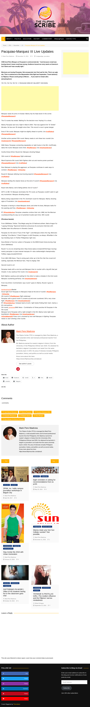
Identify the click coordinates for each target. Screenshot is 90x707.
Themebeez (16, 704)
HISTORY (36, 39)
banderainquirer (6, 289)
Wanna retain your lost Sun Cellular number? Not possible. (43, 532)
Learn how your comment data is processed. (39, 658)
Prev (6, 461)
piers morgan (39, 415)
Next (53, 461)
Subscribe (66, 688)
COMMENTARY (47, 39)
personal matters (47, 526)
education (6, 485)
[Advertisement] (30, 98)
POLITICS (18, 39)
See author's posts (25, 363)
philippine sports (25, 415)
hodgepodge (39, 56)
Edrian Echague (39, 603)
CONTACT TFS (71, 39)
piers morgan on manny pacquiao (13, 419)
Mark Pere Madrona (8, 56)
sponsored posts (8, 548)
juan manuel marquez (10, 412)
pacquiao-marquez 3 (10, 415)
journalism (47, 56)
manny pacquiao (26, 412)
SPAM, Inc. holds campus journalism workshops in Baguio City (13, 490)
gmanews (11, 307)
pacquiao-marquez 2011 (43, 412)
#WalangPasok (59, 39)
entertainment (7, 546)
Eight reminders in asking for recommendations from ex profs (44, 482)
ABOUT (8, 39)
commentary (37, 587)
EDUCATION (27, 39)
